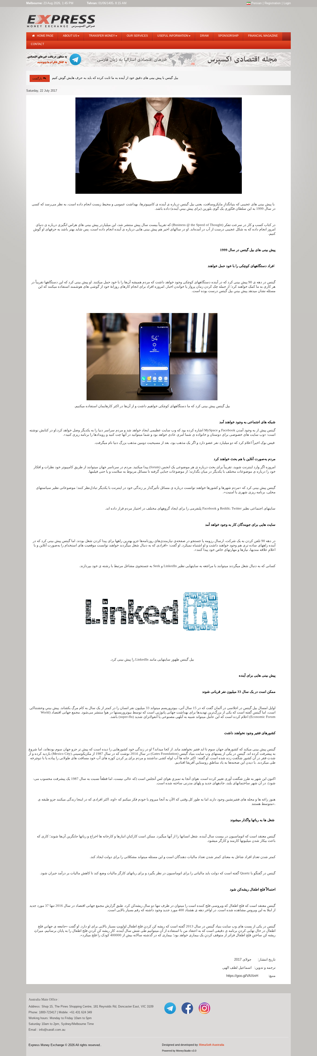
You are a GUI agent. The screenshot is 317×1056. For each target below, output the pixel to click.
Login (287, 3)
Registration (273, 3)
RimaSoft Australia (211, 1044)
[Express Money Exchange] (61, 20)
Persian (256, 3)
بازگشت (37, 78)
